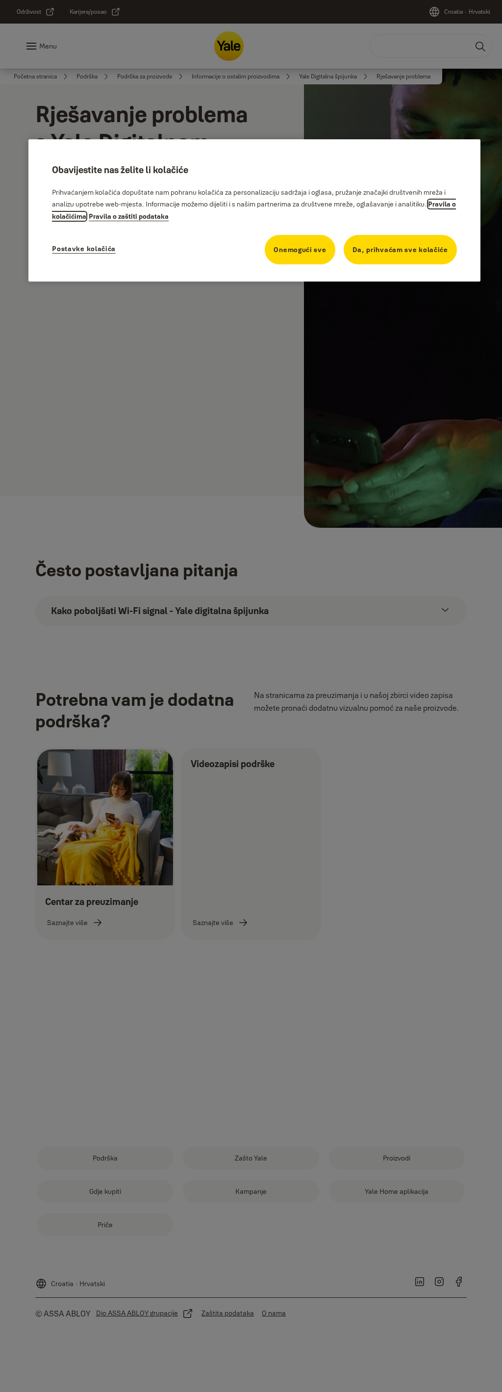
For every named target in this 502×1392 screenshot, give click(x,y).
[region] (254, 210)
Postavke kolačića (84, 248)
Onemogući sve (300, 249)
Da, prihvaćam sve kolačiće (400, 249)
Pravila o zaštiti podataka (129, 216)
